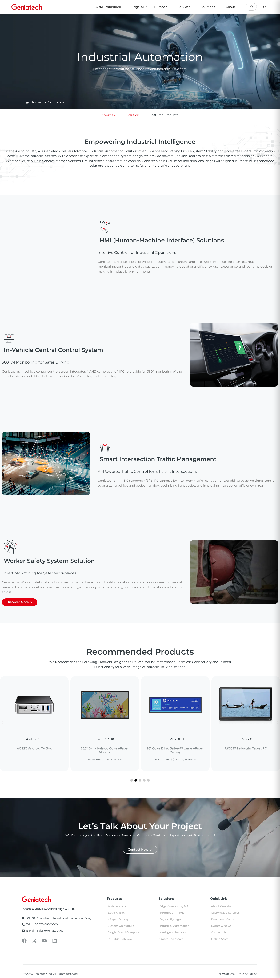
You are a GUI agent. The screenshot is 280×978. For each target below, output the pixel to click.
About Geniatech (222, 906)
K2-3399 (175, 739)
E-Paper (161, 7)
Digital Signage (170, 919)
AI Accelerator (117, 906)
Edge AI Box (116, 912)
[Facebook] (24, 940)
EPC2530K (34, 739)
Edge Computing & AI (174, 906)
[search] (264, 7)
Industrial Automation (174, 926)
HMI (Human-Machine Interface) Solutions (162, 240)
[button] (2, 722)
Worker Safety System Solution (49, 560)
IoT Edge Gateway (120, 939)
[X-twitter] (34, 940)
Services (184, 7)
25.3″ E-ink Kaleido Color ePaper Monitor (34, 750)
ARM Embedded (108, 7)
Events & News (221, 926)
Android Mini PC (246, 748)
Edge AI (138, 7)
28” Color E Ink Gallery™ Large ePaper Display (104, 750)
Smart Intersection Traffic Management (158, 459)
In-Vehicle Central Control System (53, 349)
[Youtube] (44, 940)
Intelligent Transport (173, 932)
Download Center (223, 919)
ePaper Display (118, 919)
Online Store (220, 939)
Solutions (208, 7)
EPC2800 (105, 739)
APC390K (245, 739)
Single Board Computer (124, 932)
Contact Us (218, 932)
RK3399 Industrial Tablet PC (175, 748)
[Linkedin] (54, 940)
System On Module (121, 926)
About (231, 7)
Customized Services (225, 912)
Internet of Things (171, 912)
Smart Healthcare (171, 939)
